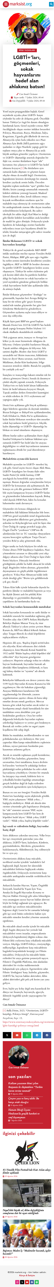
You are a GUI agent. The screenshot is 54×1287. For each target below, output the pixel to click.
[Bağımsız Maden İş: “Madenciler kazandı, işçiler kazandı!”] (27, 1233)
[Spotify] (37, 1282)
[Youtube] (27, 1282)
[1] (22, 168)
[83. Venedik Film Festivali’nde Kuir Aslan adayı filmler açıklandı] (27, 1153)
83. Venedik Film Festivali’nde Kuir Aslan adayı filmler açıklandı (27, 1172)
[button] (51, 4)
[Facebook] (32, 1282)
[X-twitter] (22, 1282)
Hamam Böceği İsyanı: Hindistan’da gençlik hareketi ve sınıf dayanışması (23, 1114)
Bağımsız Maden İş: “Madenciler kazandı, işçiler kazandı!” (27, 1252)
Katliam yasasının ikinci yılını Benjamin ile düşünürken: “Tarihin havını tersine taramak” (25, 1087)
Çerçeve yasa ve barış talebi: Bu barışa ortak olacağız (23, 1100)
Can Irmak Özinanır (28, 94)
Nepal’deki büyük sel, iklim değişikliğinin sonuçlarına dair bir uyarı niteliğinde (23, 1212)
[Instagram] (17, 1282)
